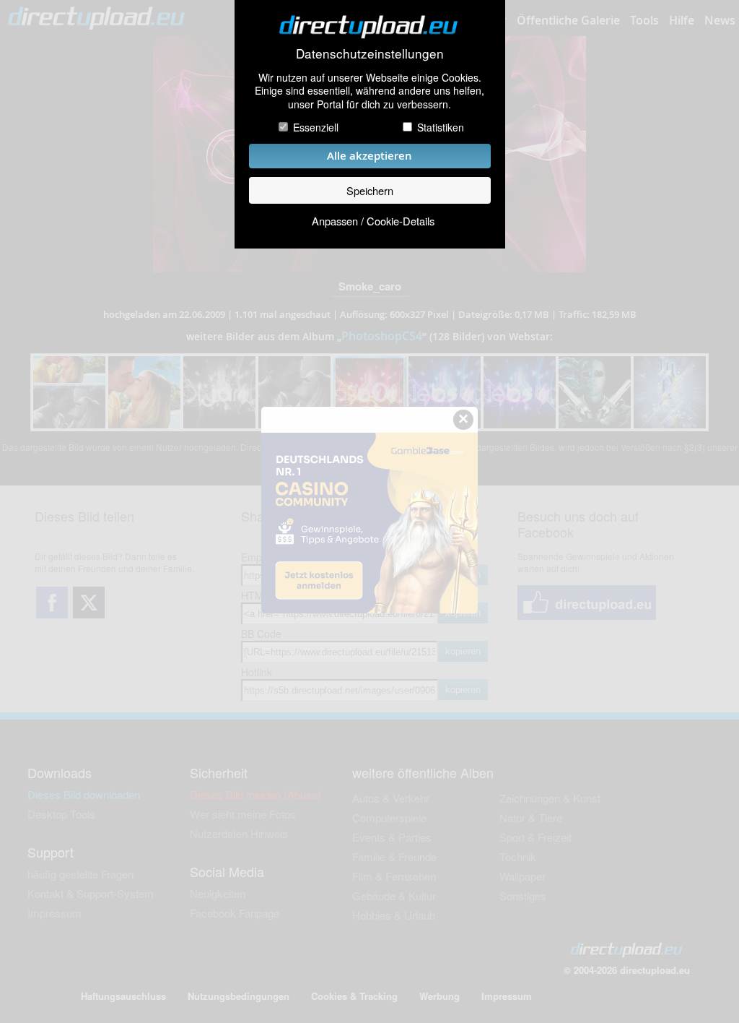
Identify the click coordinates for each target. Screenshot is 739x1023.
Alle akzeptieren (369, 156)
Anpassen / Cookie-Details (373, 220)
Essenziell (315, 127)
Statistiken (440, 127)
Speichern (369, 190)
